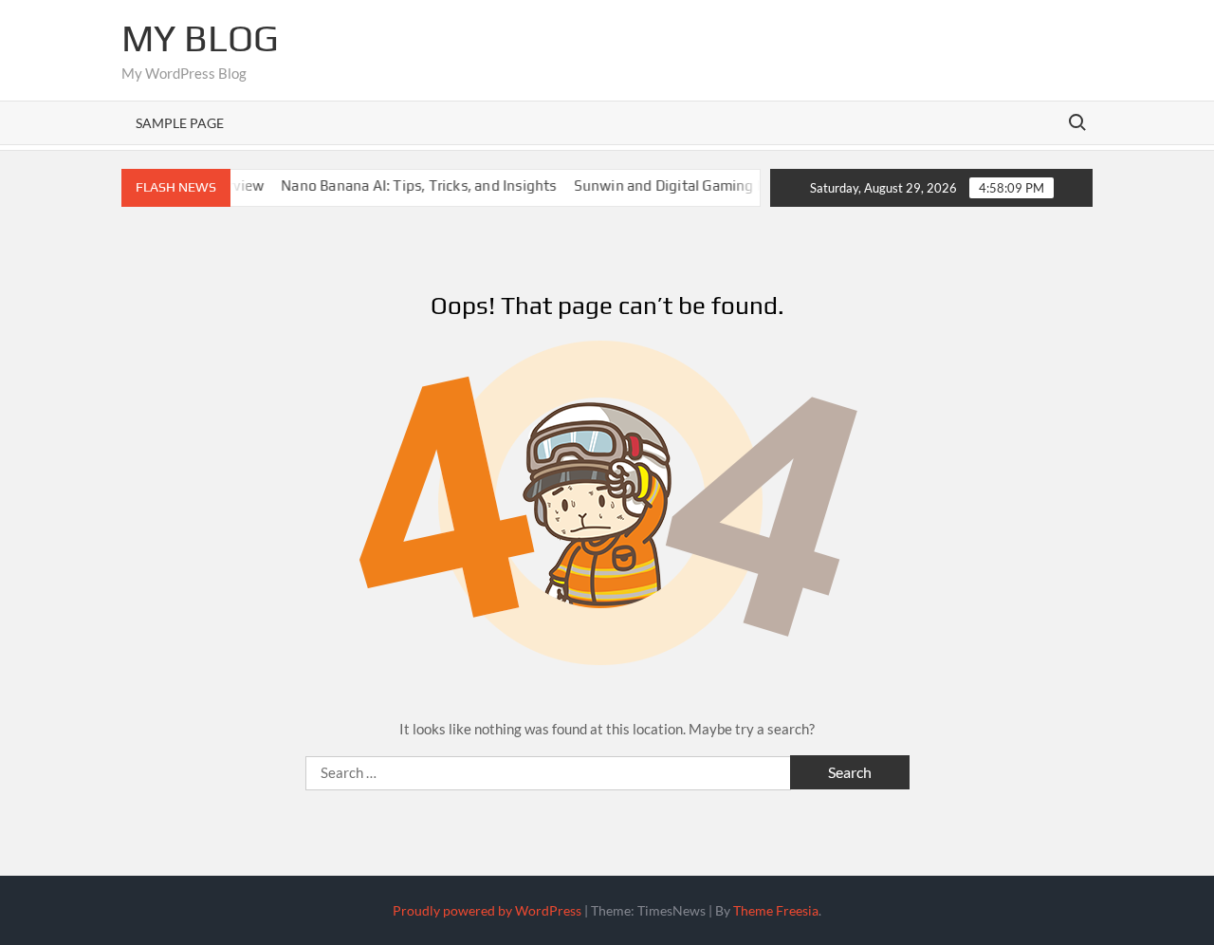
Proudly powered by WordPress (487, 910)
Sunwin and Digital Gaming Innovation (687, 185)
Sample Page (180, 123)
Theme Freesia (776, 910)
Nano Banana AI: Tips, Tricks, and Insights (405, 185)
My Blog (200, 38)
